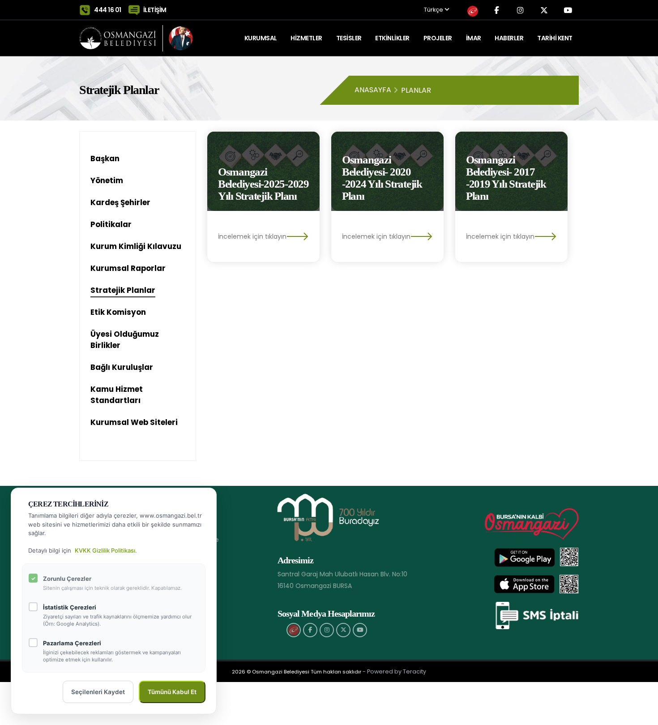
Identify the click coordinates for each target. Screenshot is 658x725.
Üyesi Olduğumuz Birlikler (124, 340)
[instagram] (326, 630)
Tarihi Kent (555, 38)
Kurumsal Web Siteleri (134, 422)
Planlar (416, 90)
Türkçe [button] (434, 10)
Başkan (105, 158)
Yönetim (106, 180)
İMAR (473, 38)
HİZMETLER (306, 38)
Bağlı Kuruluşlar (121, 367)
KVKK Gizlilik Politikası (105, 550)
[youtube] (360, 630)
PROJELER (437, 38)
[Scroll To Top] (642, 715)
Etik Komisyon (118, 312)
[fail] (293, 630)
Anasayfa (373, 90)
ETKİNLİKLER (392, 38)
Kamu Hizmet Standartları (116, 395)
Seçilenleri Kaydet (98, 691)
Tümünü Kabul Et (172, 691)
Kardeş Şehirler (120, 202)
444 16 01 (107, 9)
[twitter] (343, 630)
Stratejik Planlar (122, 290)
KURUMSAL (260, 38)
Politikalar (111, 224)
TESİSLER (349, 38)
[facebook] (310, 630)
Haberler (509, 38)
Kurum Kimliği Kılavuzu (135, 246)
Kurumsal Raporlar (128, 268)
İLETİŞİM (155, 9)
